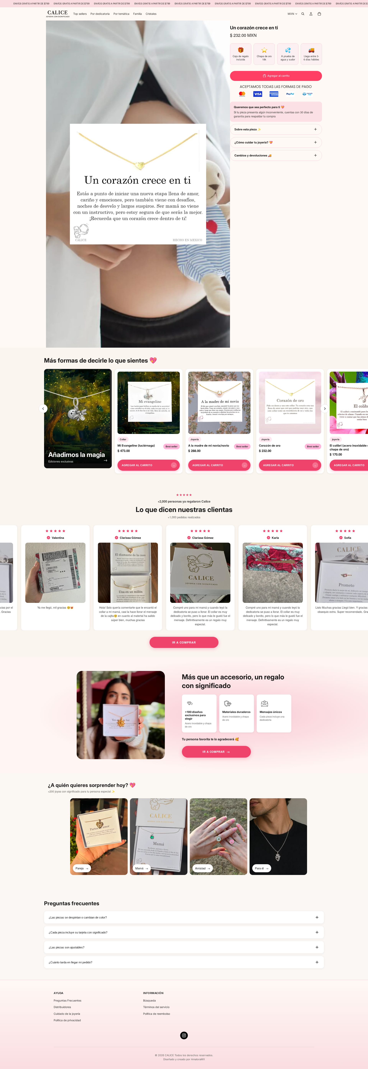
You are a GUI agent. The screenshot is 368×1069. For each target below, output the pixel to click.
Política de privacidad (67, 1020)
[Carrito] (319, 14)
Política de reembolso (156, 1013)
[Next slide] (324, 408)
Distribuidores (62, 1007)
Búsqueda (149, 1000)
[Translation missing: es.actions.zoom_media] (138, 184)
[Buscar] (303, 14)
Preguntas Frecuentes (67, 1000)
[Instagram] (184, 1035)
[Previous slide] (43, 408)
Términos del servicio (156, 1007)
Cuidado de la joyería (67, 1013)
